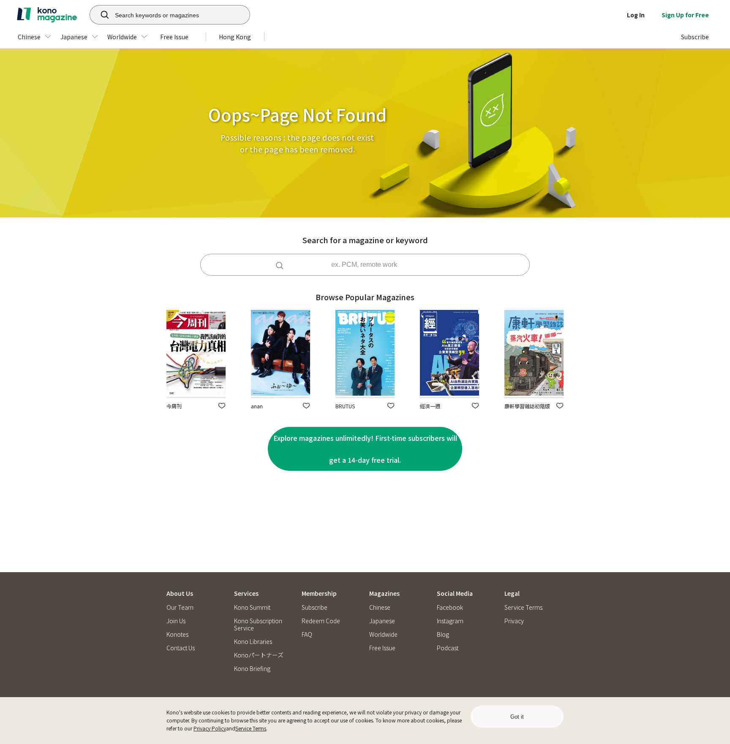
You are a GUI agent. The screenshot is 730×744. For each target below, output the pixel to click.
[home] (47, 14)
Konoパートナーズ (258, 655)
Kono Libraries (253, 641)
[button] (222, 405)
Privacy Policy (209, 728)
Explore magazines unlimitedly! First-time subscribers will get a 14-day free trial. (365, 449)
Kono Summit (252, 607)
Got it (517, 717)
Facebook (450, 607)
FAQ (307, 634)
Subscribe (314, 607)
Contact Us (180, 648)
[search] (100, 14)
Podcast (447, 648)
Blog (443, 634)
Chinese (379, 607)
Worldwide (383, 634)
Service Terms (250, 728)
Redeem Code (321, 621)
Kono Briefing (252, 668)
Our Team (179, 607)
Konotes (177, 634)
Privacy (514, 621)
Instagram (450, 621)
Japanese (382, 621)
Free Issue (382, 648)
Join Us (175, 621)
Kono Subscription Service (258, 624)
